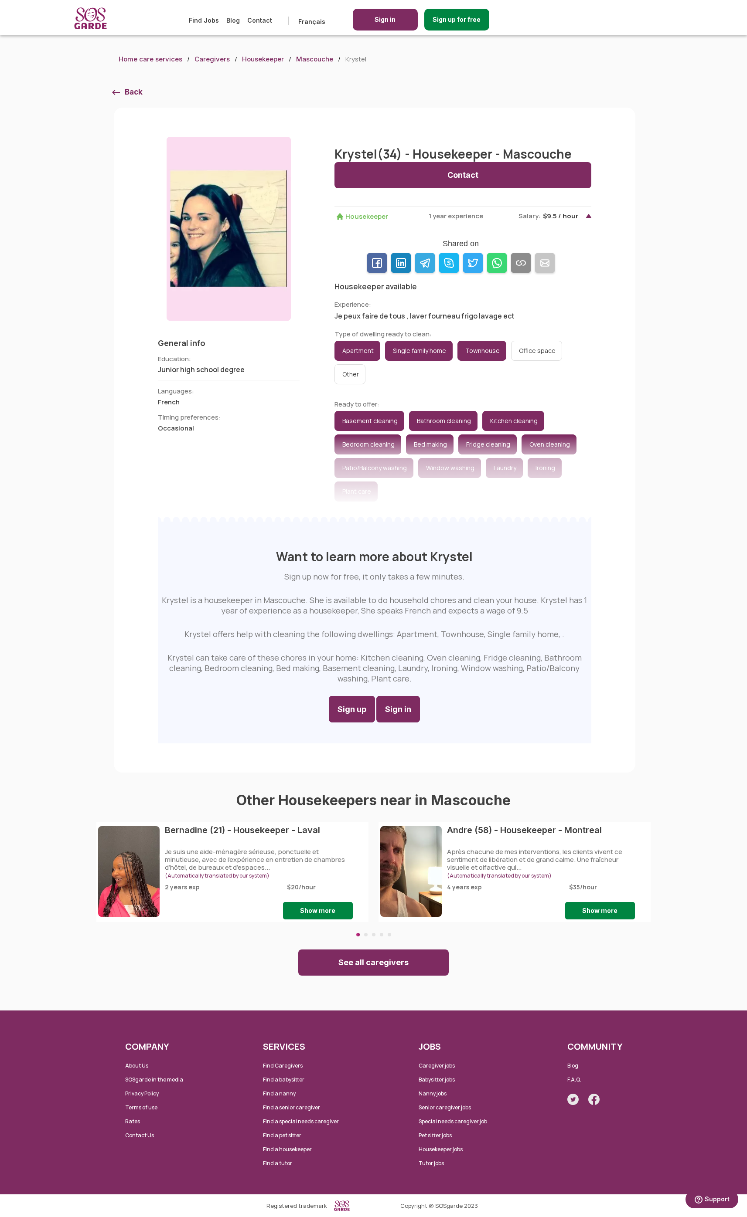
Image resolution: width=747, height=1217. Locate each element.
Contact (259, 20)
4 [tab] (381, 934)
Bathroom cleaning (444, 421)
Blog (233, 20)
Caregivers (212, 59)
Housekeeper (263, 59)
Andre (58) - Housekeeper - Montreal (524, 830)
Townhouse (482, 350)
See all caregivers (373, 962)
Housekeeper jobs (441, 1149)
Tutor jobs (431, 1163)
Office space (537, 350)
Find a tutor (277, 1163)
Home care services (150, 59)
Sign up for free (457, 19)
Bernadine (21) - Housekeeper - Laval (242, 830)
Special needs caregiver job (453, 1121)
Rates (132, 1121)
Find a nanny (279, 1093)
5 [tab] (389, 934)
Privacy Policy (142, 1093)
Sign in (385, 19)
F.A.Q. (574, 1079)
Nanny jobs (433, 1093)
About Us (136, 1065)
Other (350, 374)
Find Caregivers (283, 1065)
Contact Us (139, 1135)
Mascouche (314, 59)
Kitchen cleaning (514, 421)
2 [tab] (366, 934)
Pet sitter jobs (435, 1135)
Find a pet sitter (282, 1135)
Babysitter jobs (437, 1079)
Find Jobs (204, 20)
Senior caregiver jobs (445, 1107)
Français (311, 21)
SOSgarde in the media (154, 1079)
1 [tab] (358, 934)
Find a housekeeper (287, 1149)
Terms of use (141, 1107)
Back (134, 92)
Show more (317, 910)
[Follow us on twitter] (573, 1099)
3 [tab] (373, 934)
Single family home (419, 350)
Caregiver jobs (437, 1065)
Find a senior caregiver (291, 1107)
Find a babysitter (283, 1079)
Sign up (352, 709)
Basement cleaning (370, 421)
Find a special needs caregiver (301, 1121)
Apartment (358, 350)
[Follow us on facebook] (594, 1099)
